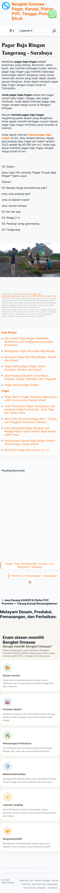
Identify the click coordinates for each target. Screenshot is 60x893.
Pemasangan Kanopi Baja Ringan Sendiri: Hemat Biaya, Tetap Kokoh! (30, 442)
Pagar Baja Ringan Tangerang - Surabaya (27, 48)
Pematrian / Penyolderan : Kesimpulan (34, 575)
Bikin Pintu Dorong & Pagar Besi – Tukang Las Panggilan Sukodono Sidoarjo (30, 420)
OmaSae (41, 888)
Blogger (46, 880)
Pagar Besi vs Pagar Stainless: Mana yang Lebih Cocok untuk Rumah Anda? (30, 398)
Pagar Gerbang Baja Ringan (21, 384)
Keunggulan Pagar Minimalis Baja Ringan (29, 351)
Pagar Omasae (8, 883)
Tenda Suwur (29, 888)
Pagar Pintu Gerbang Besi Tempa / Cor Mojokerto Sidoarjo (30, 565)
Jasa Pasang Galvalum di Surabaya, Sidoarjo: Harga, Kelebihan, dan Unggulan (30, 377)
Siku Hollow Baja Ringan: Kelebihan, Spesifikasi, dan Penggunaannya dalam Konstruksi (28, 342)
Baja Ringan (9, 332)
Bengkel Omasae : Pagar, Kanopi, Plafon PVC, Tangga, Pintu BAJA (33, 11)
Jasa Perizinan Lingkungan (44, 884)
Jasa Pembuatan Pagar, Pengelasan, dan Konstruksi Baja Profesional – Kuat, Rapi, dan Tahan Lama (29, 409)
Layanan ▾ (26, 30)
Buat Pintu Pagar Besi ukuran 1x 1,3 (26, 450)
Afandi (38, 880)
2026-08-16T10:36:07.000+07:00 (41, 296)
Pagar (5, 390)
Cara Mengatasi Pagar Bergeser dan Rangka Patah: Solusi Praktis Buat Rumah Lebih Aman (30, 431)
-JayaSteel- (52, 888)
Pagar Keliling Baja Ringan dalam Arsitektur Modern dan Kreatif (24, 368)
